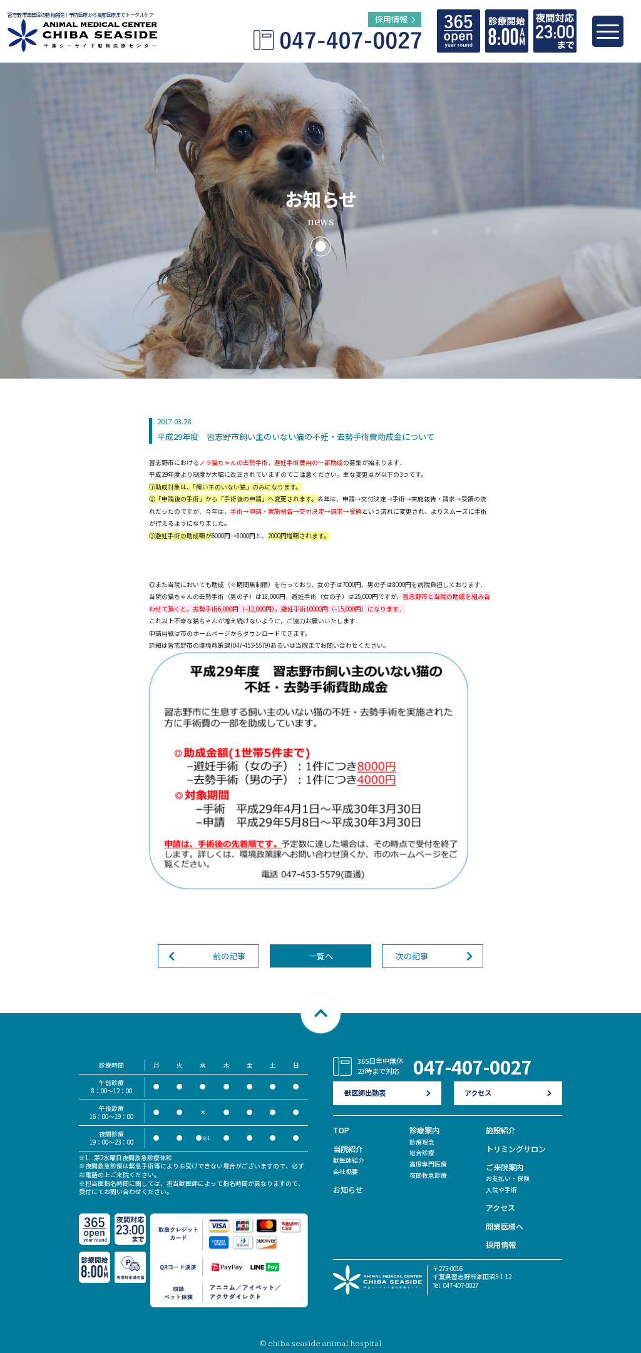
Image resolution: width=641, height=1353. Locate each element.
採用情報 (501, 1244)
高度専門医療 (428, 1164)
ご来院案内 (504, 1167)
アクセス (500, 1207)
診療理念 (421, 1142)
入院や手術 (501, 1189)
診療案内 (424, 1130)
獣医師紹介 (348, 1160)
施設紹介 (501, 1130)
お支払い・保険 (508, 1178)
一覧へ (321, 956)
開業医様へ (504, 1226)
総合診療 (421, 1152)
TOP (341, 1130)
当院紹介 (348, 1149)
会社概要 (345, 1171)
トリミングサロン (516, 1149)
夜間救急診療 (428, 1175)
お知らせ (348, 1189)
